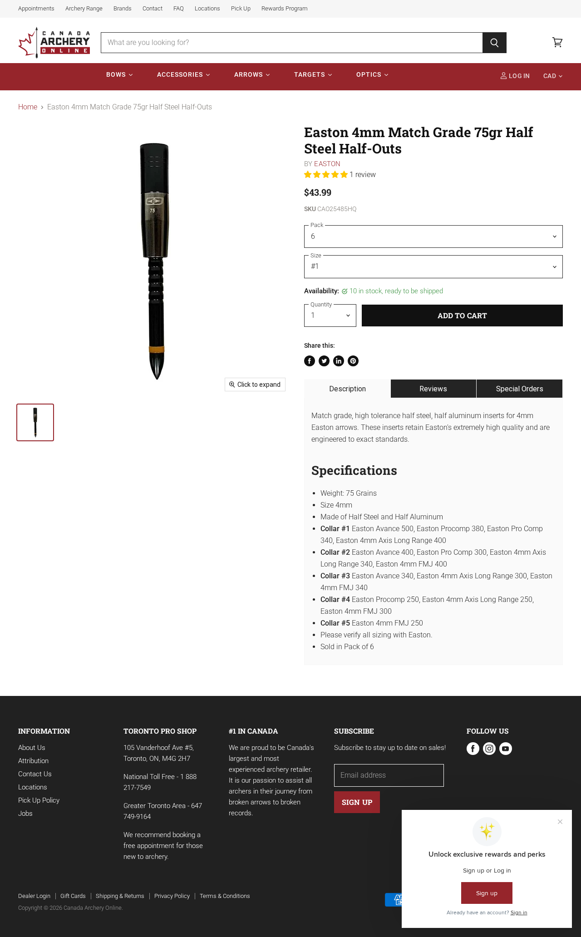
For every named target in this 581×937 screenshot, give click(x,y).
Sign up (357, 802)
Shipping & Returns (120, 896)
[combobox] (292, 42)
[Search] (495, 42)
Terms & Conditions (225, 896)
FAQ (178, 8)
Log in (518, 76)
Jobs (25, 813)
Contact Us (35, 774)
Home (27, 107)
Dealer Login (34, 896)
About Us (31, 748)
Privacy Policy (172, 896)
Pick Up (241, 8)
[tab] (347, 388)
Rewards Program (284, 8)
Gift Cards (73, 896)
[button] (327, 174)
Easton (327, 164)
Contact (152, 8)
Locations (207, 8)
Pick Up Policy (38, 800)
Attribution (33, 761)
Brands (122, 8)
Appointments (36, 8)
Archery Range (84, 8)
